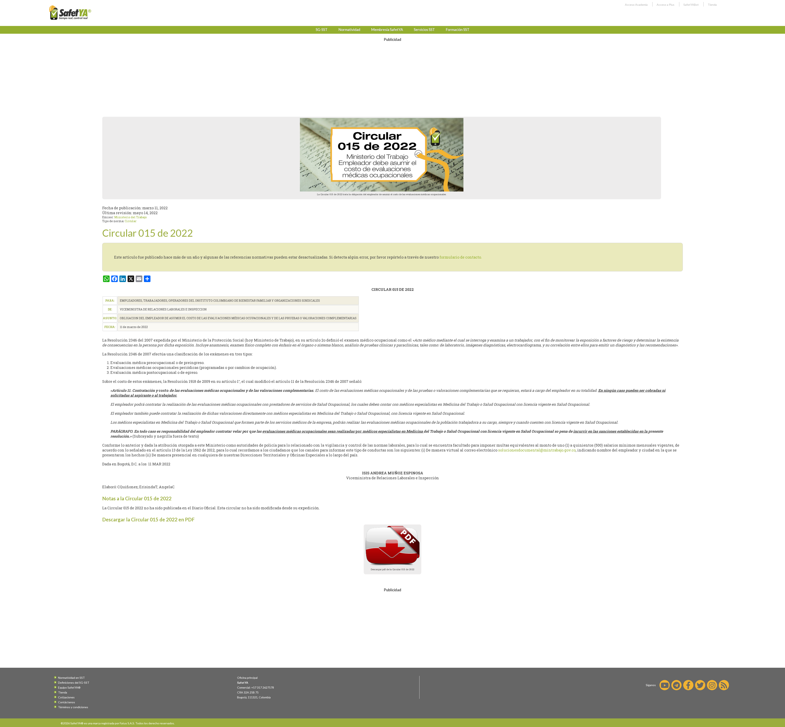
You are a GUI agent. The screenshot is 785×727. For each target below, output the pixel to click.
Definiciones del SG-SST (73, 682)
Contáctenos (66, 702)
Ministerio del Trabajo (130, 217)
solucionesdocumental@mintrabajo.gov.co (537, 450)
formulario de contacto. (461, 257)
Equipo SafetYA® (69, 687)
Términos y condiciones (73, 707)
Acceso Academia (636, 4)
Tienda (712, 4)
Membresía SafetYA (387, 29)
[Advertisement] (392, 72)
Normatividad (349, 29)
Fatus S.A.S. (127, 723)
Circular (131, 221)
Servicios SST (424, 29)
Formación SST (457, 29)
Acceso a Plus (665, 4)
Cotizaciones (66, 697)
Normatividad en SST (71, 677)
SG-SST (321, 29)
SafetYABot (691, 4)
